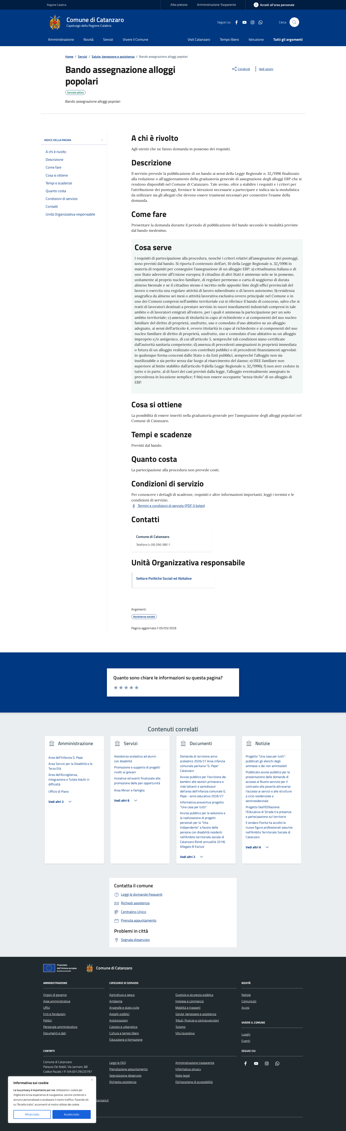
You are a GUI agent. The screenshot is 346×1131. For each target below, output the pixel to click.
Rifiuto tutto (32, 1114)
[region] (52, 1099)
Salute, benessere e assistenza (195, 1014)
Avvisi (245, 1007)
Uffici (46, 1007)
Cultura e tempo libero (124, 1033)
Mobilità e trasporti (187, 1007)
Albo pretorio (178, 4)
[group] (74, 802)
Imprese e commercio (189, 1001)
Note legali (182, 1075)
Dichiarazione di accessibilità (194, 1081)
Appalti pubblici (119, 1014)
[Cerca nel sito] (294, 22)
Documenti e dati (54, 1033)
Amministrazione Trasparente (216, 4)
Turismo (180, 1026)
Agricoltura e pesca (122, 994)
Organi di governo (55, 994)
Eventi (245, 1040)
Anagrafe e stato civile (124, 1007)
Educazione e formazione (125, 1039)
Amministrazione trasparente (194, 1062)
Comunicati (248, 1001)
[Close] (92, 1079)
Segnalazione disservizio (125, 1075)
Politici (47, 1020)
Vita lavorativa (185, 1033)
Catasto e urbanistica (123, 1026)
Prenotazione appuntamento (128, 1069)
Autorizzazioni (118, 1020)
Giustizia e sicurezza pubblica (194, 994)
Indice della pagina (57, 140)
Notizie (246, 994)
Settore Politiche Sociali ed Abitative (164, 578)
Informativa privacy (188, 1069)
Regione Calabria (56, 5)
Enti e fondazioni (54, 1014)
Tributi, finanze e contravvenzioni (197, 1020)
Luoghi (245, 1034)
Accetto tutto (71, 1114)
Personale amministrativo (60, 1026)
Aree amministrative (56, 1001)
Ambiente (115, 1001)
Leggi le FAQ (117, 1062)
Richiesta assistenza (122, 1081)
